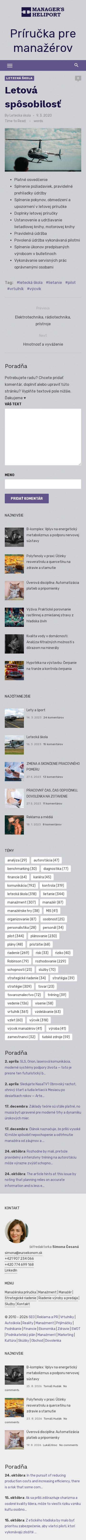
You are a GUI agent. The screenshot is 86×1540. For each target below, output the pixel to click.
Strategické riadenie (20, 1298)
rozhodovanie (50, 961)
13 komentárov (53, 777)
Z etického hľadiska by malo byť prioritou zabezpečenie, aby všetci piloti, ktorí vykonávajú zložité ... (40, 1526)
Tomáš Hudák (52, 1386)
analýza (17, 860)
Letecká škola (19, 78)
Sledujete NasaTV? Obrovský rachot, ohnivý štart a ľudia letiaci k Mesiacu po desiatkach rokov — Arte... (40, 1090)
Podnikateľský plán (20, 1335)
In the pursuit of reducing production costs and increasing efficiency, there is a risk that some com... (42, 1481)
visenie (44, 1003)
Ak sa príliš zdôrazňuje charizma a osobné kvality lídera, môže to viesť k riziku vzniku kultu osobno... (43, 1504)
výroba (57, 1029)
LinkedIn (11, 1270)
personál (53, 928)
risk (42, 953)
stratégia (64, 978)
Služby (10, 1304)
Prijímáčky (64, 1323)
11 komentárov (52, 803)
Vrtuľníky (67, 1317)
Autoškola (12, 1323)
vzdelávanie (48, 1012)
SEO (32, 1317)
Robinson (18, 961)
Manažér (65, 1292)
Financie (30, 1329)
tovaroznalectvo (24, 995)
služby (47, 970)
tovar (46, 987)
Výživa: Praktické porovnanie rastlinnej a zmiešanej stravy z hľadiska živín (50, 615)
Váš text (13, 404)
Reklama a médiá (40, 817)
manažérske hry (23, 911)
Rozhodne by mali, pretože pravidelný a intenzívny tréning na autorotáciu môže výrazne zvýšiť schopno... (40, 1157)
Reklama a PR (47, 1317)
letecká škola (31, 282)
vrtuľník (17, 289)
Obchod (37, 1341)
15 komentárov (53, 744)
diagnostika (55, 869)
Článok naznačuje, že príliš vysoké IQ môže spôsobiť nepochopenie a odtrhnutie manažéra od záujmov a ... (43, 1135)
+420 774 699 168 (19, 1265)
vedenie (17, 1003)
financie (17, 877)
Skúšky (23, 1341)
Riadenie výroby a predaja (58, 1298)
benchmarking (22, 869)
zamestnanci (21, 1037)
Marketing (65, 1335)
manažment (21, 902)
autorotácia (46, 860)
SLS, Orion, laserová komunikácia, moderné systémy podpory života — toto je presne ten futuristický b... (38, 1067)
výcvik (35, 289)
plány (15, 944)
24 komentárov (53, 717)
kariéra (42, 877)
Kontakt (23, 1304)
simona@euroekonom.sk (23, 1253)
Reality (27, 1323)
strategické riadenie (26, 978)
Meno (9, 475)
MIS (52, 911)
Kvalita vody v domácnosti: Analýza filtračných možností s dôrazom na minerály (50, 642)
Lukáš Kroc (50, 1445)
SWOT (76, 1329)
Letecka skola (20, 115)
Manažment (47, 1292)
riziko (62, 953)
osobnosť (53, 919)
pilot (72, 282)
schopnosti (19, 970)
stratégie (19, 987)
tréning (57, 995)
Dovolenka (53, 1341)
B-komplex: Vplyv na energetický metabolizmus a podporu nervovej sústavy (53, 535)
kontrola (53, 886)
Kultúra (10, 1341)
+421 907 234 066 (19, 1259)
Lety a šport (36, 710)
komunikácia (21, 886)
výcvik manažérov (24, 1029)
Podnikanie (13, 1329)
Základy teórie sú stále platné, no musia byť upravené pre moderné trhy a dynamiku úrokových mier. (43, 1112)
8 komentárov (52, 824)
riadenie (18, 953)
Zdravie (63, 1329)
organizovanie (21, 919)
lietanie (55, 282)
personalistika (21, 928)
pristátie (40, 944)
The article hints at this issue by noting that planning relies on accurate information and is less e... (40, 1180)
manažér (53, 902)
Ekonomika (47, 1329)
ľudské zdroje (56, 1037)
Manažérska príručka (20, 1292)
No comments (68, 1445)
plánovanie (44, 936)
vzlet (15, 1020)
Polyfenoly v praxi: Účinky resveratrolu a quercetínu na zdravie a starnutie (48, 562)
